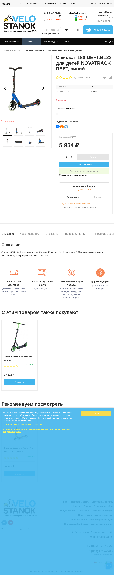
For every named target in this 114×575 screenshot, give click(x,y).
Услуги (63, 3)
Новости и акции (31, 3)
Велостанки (10, 41)
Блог (19, 3)
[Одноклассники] (62, 126)
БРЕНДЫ (108, 41)
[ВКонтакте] (58, 126)
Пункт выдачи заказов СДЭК (75, 204)
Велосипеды (50, 41)
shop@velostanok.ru (78, 13)
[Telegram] (66, 126)
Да (92, 87)
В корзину (19, 382)
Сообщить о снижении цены (73, 175)
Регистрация (106, 3)
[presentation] (5, 89)
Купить (93, 157)
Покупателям (49, 3)
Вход (96, 3)
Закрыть (110, 573)
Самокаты (30, 41)
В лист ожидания (84, 164)
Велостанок (54, 34)
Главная (5, 51)
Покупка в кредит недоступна (84, 171)
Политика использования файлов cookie (22, 425)
